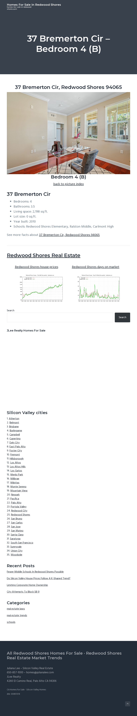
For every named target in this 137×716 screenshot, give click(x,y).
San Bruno (16, 519)
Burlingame (16, 431)
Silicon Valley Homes (36, 689)
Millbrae (14, 479)
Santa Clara (17, 535)
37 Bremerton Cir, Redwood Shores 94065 (69, 235)
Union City (16, 551)
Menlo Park (16, 475)
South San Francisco (22, 543)
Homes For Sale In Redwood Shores (34, 4)
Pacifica (14, 499)
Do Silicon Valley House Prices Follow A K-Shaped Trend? (38, 578)
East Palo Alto (18, 447)
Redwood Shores (20, 515)
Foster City (16, 451)
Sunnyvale (16, 547)
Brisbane (14, 427)
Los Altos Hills (18, 467)
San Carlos (17, 523)
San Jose (16, 527)
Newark (15, 495)
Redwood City (19, 511)
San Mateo (17, 531)
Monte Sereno (18, 487)
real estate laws (16, 609)
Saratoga (15, 539)
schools (11, 622)
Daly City (15, 443)
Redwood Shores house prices (36, 267)
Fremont (15, 455)
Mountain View (19, 491)
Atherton (14, 419)
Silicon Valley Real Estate (38, 668)
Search (10, 310)
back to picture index (68, 184)
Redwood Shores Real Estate (43, 255)
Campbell (15, 435)
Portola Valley (18, 507)
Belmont (14, 423)
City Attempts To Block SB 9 (23, 592)
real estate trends (17, 615)
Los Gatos (16, 471)
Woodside (16, 555)
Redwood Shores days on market (95, 267)
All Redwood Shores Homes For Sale (45, 653)
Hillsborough (17, 459)
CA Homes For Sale (16, 689)
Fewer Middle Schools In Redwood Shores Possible (35, 572)
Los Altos (15, 463)
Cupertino (15, 439)
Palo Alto (16, 503)
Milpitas (14, 483)
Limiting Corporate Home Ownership (27, 585)
